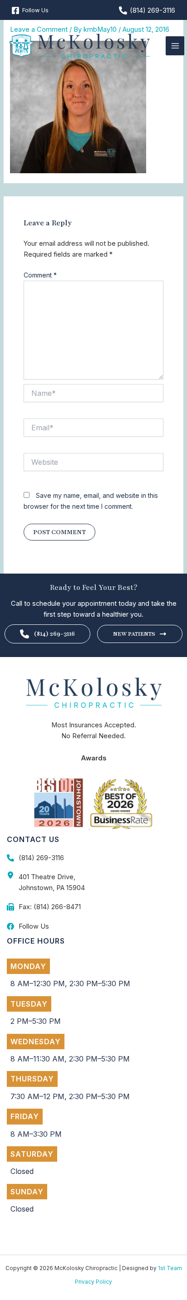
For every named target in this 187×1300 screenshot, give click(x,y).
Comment (40, 275)
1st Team (170, 1268)
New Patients (134, 634)
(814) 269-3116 (54, 633)
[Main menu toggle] (175, 45)
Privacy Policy (93, 1282)
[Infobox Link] (93, 857)
